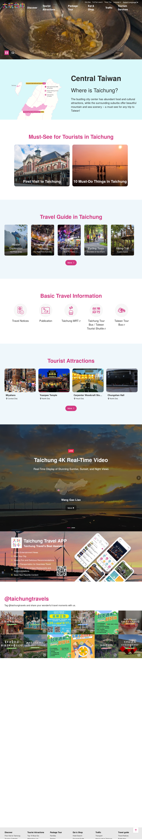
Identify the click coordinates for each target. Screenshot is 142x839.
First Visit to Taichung (12, 836)
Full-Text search (97, 2)
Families (53, 836)
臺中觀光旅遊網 (14, 5)
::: (82, 2)
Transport (99, 836)
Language (116, 2)
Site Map (88, 2)
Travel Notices (123, 836)
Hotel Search (77, 836)
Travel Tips (107, 2)
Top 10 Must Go (33, 836)
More (70, 262)
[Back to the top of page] (135, 830)
